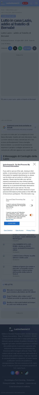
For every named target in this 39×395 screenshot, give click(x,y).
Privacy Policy (30, 230)
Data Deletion (8, 230)
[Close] (35, 165)
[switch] (31, 205)
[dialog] (19, 197)
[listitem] (19, 200)
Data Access (19, 230)
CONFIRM (12, 223)
